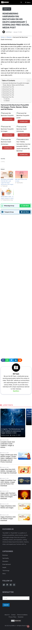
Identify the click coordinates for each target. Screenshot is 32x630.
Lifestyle (6, 9)
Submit (6, 605)
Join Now (26, 205)
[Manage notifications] (28, 626)
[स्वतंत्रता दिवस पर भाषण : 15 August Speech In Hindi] (7, 191)
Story (4, 573)
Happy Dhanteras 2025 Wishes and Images (8, 507)
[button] (21, 2)
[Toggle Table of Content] (27, 80)
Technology (5, 570)
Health (4, 567)
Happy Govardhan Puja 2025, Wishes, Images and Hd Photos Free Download (8, 483)
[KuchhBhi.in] (5, 2)
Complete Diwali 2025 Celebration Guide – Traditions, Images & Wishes (7, 444)
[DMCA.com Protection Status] (16, 621)
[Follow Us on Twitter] (7, 584)
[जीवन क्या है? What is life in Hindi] (21, 174)
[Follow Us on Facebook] (3, 584)
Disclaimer (20, 617)
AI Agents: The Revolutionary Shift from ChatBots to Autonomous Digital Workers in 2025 (12, 431)
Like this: (7, 98)
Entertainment (6, 564)
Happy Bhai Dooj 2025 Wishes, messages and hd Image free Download (8, 471)
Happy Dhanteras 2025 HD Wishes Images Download (8, 518)
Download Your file (8, 87)
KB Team (9, 32)
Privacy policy (12, 617)
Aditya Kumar (5, 435)
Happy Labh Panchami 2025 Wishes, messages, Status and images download (8, 495)
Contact (13, 614)
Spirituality (5, 558)
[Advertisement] (16, 286)
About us (7, 614)
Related (7, 100)
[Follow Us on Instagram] (10, 584)
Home (3, 37)
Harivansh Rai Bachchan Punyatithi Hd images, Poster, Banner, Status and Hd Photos (16, 84)
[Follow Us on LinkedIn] (14, 584)
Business (5, 555)
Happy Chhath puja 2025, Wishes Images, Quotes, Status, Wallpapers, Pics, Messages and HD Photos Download (8, 458)
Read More (16, 391)
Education (5, 561)
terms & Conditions (22, 614)
